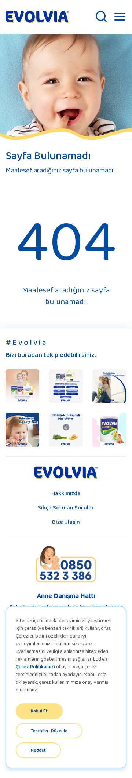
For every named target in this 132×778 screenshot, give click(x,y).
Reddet (38, 749)
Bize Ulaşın (66, 522)
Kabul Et (39, 710)
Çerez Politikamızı (35, 666)
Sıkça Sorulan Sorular (66, 507)
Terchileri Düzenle (49, 730)
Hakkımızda (66, 493)
